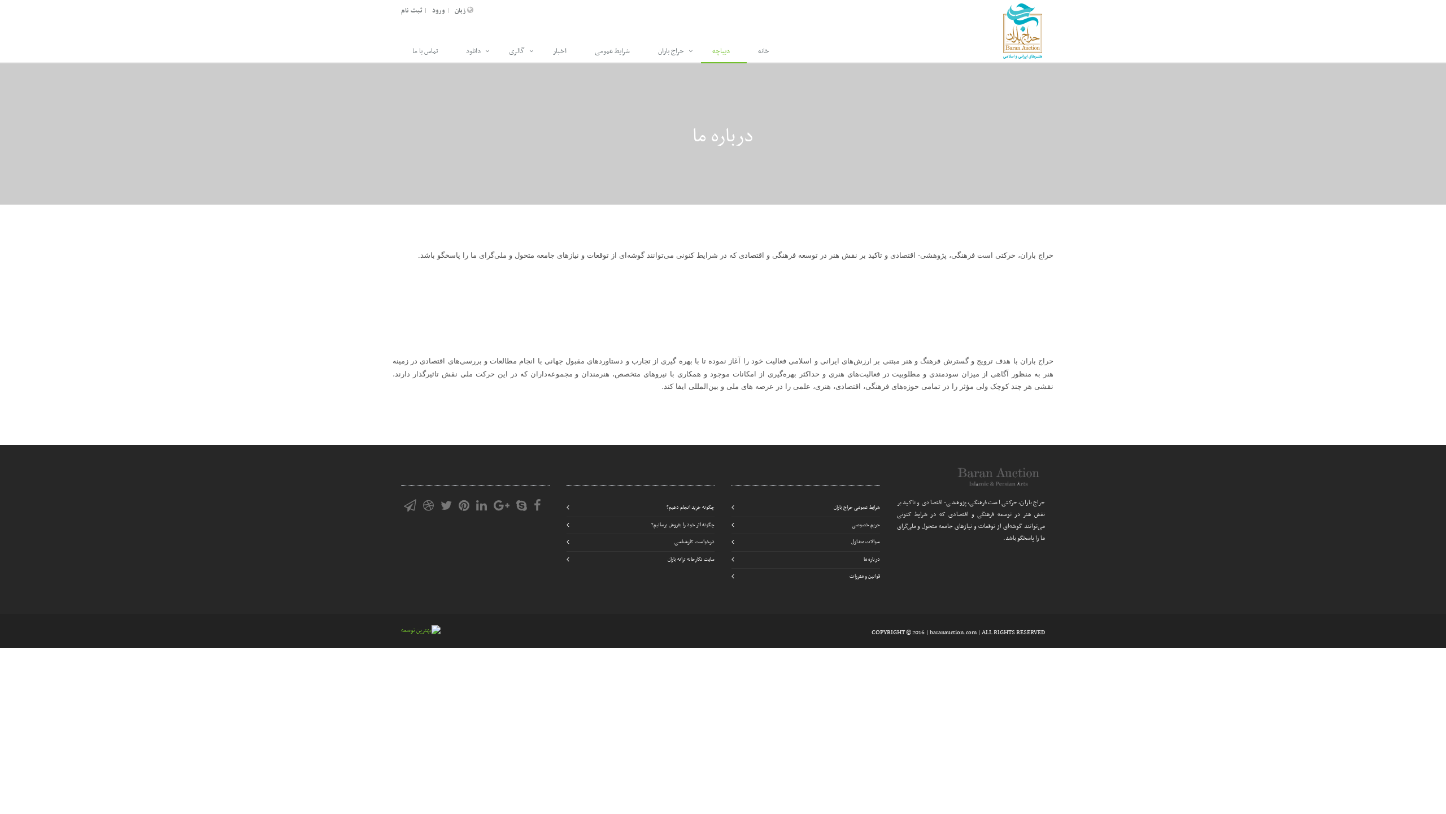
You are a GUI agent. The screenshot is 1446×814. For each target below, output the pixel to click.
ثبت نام (412, 10)
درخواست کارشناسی (694, 542)
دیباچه (721, 51)
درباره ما (872, 559)
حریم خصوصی (866, 525)
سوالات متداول (865, 542)
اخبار (560, 51)
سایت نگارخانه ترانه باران (691, 559)
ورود (438, 10)
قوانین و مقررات (865, 576)
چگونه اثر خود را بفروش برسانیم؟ (683, 525)
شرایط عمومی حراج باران (857, 507)
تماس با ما (425, 51)
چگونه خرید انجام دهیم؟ (691, 507)
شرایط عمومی (612, 51)
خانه (763, 51)
